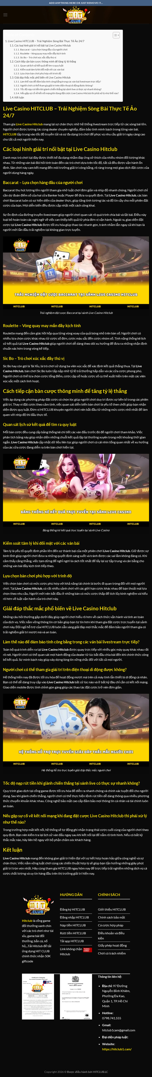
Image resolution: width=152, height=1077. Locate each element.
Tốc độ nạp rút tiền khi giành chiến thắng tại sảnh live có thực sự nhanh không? (60, 89)
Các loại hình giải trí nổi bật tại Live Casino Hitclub (42, 45)
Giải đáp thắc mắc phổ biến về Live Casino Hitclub (42, 77)
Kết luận (19, 97)
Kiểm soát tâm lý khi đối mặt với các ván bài (42, 69)
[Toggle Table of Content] (114, 35)
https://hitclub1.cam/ (117, 1049)
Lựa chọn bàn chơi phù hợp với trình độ (40, 73)
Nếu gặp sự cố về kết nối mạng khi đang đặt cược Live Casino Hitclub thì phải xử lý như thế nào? (69, 93)
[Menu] (5, 15)
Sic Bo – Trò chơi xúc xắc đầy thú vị (38, 57)
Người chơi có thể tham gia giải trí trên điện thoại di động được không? (56, 85)
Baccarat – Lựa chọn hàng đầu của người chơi (43, 49)
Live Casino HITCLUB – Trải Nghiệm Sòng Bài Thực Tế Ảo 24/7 (46, 41)
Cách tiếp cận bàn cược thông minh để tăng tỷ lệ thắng (45, 61)
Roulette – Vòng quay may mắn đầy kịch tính (43, 53)
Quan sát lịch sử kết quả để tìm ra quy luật (41, 65)
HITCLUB (9, 134)
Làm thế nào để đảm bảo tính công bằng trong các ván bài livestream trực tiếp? (60, 81)
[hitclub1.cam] (76, 15)
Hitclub (27, 920)
